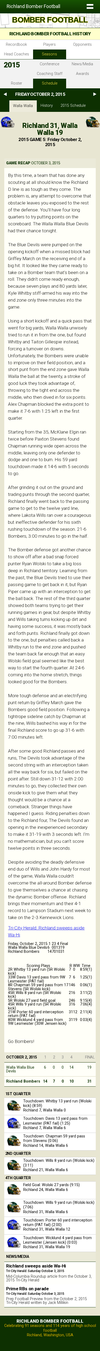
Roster (16, 83)
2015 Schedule (73, 105)
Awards (82, 73)
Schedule (49, 83)
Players (49, 44)
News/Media (82, 64)
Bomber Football (50, 20)
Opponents (82, 44)
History (47, 105)
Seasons (49, 54)
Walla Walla (23, 106)
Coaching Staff (49, 73)
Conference (49, 64)
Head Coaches (16, 54)
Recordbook (16, 44)
